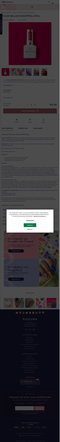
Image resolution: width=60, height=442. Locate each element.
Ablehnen (30, 229)
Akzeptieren (30, 225)
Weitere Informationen (39, 216)
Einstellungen (30, 220)
